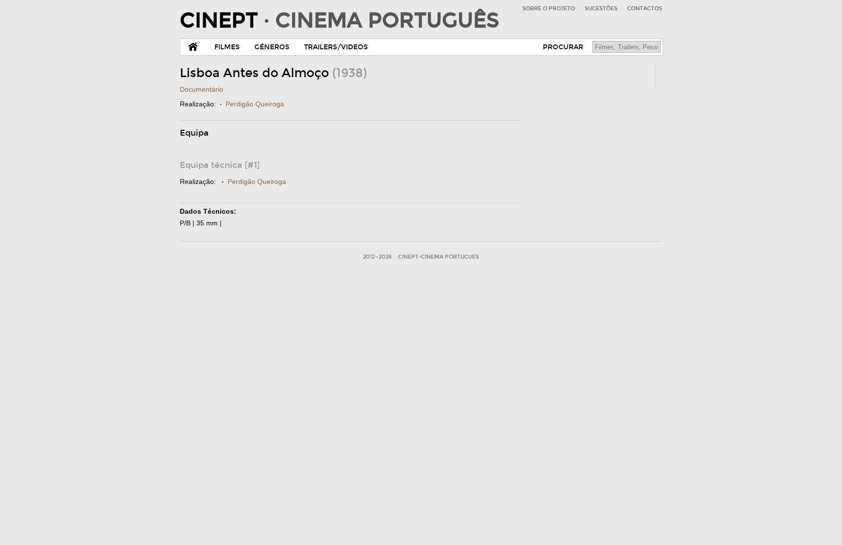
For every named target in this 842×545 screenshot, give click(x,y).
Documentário (201, 89)
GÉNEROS (271, 47)
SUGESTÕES (601, 8)
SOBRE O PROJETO (548, 8)
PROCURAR (563, 47)
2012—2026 (377, 257)
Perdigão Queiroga (255, 104)
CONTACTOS (644, 8)
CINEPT (339, 20)
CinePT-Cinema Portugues (438, 257)
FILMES (227, 47)
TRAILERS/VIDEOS (336, 47)
